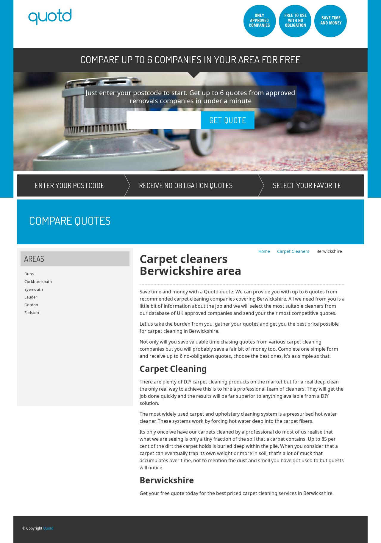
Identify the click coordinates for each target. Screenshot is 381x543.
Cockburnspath (38, 281)
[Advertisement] (75, 358)
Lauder (30, 297)
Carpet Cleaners (293, 251)
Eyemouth (33, 289)
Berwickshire (329, 251)
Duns (29, 273)
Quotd (48, 528)
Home (264, 251)
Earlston (31, 312)
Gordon (31, 304)
